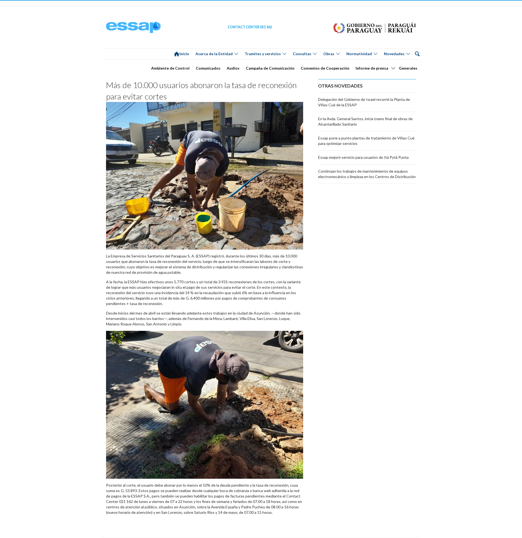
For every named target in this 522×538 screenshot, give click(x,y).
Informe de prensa (372, 68)
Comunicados (208, 68)
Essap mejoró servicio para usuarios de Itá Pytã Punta (363, 157)
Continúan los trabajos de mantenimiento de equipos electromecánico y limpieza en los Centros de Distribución (367, 174)
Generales (408, 68)
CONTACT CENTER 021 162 (250, 27)
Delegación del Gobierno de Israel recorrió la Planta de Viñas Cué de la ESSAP (364, 102)
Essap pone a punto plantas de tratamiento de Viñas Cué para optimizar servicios (366, 141)
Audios (233, 68)
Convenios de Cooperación (325, 68)
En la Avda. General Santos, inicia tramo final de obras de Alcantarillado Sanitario (365, 121)
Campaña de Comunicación (270, 68)
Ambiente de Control (170, 68)
